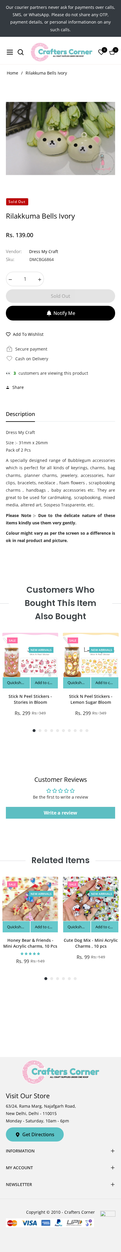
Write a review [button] (60, 813)
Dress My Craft (43, 251)
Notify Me (64, 313)
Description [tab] (20, 414)
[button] (30, 954)
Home (12, 73)
